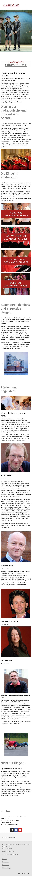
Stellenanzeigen (6, 868)
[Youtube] (20, 830)
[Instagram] (12, 830)
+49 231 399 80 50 (8, 851)
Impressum (5, 862)
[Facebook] (16, 830)
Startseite (4, 837)
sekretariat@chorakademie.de (10, 854)
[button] (2, 364)
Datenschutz (5, 865)
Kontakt (4, 859)
